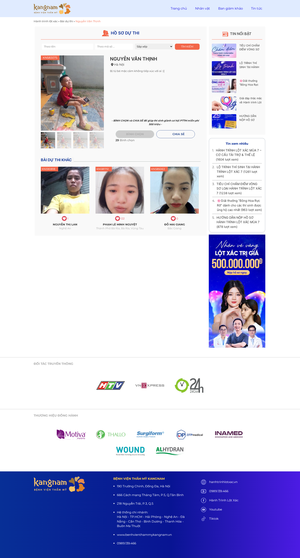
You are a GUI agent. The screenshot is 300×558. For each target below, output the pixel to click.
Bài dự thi (66, 21)
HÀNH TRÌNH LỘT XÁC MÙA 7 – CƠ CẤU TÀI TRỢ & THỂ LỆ (238, 154)
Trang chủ (179, 8)
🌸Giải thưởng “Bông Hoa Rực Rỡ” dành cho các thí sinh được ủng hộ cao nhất (239, 205)
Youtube (215, 509)
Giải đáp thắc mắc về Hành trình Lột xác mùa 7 (250, 102)
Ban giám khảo (230, 8)
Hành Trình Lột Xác (223, 500)
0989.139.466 (218, 491)
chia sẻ (178, 134)
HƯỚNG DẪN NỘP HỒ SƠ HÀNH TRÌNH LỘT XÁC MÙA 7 (238, 222)
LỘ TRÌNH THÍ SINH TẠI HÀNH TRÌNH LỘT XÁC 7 (250, 67)
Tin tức (256, 8)
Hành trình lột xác (46, 21)
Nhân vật (202, 8)
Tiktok (214, 519)
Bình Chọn (135, 134)
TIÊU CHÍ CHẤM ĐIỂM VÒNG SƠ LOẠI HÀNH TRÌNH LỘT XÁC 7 (239, 188)
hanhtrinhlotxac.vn (223, 482)
